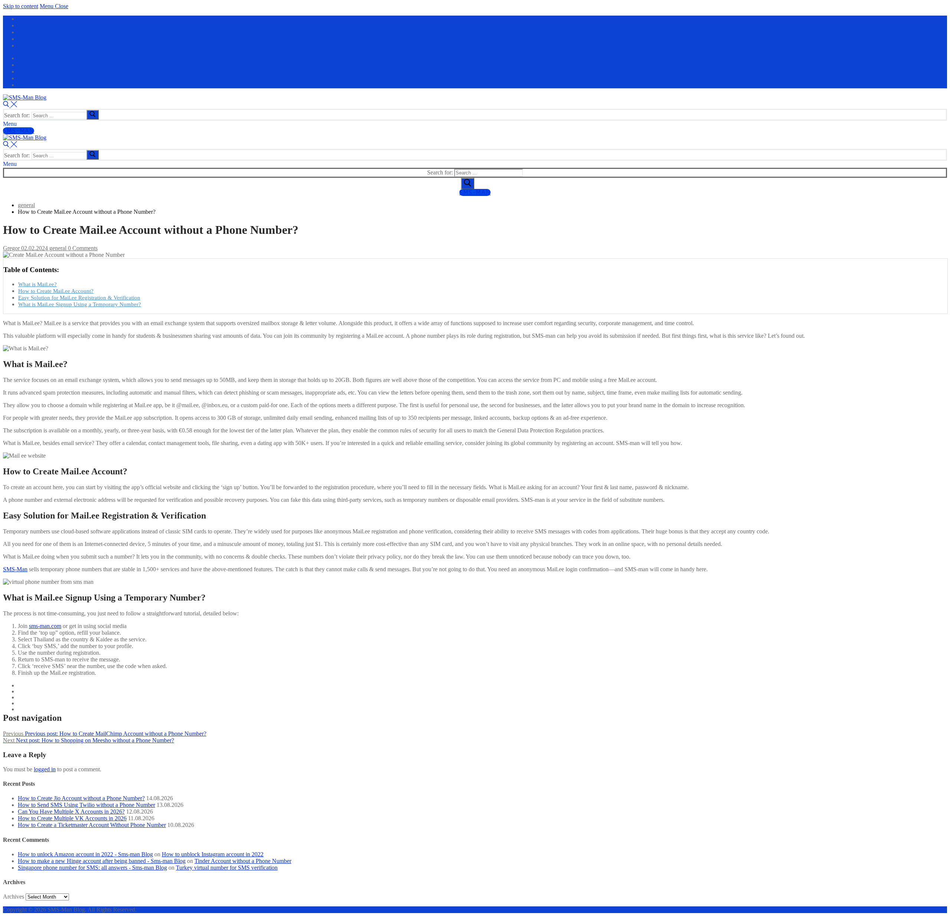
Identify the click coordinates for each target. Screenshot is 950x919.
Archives (13, 896)
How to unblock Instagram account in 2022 (212, 854)
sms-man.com (45, 626)
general (57, 248)
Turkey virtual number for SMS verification (227, 867)
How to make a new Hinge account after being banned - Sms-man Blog (102, 861)
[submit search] (92, 115)
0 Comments (82, 248)
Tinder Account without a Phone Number (242, 861)
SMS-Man (18, 130)
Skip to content (20, 6)
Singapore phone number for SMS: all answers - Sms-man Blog (92, 867)
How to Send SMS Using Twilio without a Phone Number (86, 805)
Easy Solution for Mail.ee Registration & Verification (79, 297)
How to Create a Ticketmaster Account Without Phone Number (92, 825)
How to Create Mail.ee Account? (56, 291)
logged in (45, 769)
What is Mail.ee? (37, 284)
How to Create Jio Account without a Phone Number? (81, 798)
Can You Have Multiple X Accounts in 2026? (71, 811)
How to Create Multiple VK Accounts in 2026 (72, 818)
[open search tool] (10, 105)
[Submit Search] (467, 183)
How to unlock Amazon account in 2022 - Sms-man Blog (85, 854)
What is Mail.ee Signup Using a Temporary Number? (79, 304)
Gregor (11, 248)
